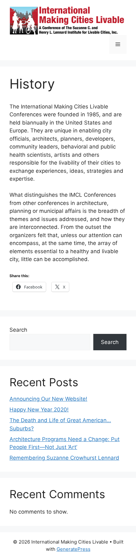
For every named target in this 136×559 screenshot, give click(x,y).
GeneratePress (73, 549)
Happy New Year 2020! (39, 409)
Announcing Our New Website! (48, 399)
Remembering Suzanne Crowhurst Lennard (64, 458)
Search (18, 330)
